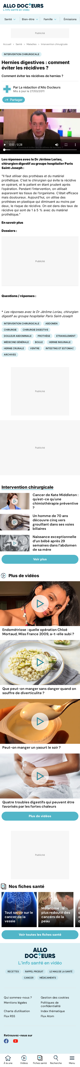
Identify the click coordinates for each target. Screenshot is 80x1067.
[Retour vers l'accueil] (40, 7)
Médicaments (48, 977)
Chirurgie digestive (35, 329)
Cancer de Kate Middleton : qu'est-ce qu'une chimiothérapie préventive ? (55, 501)
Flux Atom (47, 1016)
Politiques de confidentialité (51, 1004)
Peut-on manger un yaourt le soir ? (31, 747)
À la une (8, 1063)
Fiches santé (40, 1063)
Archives (10, 354)
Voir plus (40, 559)
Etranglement (66, 335)
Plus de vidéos (24, 575)
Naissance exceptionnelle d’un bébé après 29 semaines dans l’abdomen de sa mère (55, 543)
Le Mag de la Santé (61, 971)
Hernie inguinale (59, 342)
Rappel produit (34, 971)
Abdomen (51, 323)
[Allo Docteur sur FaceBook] (6, 1041)
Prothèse (44, 335)
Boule (39, 342)
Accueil (7, 44)
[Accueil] (40, 956)
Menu (72, 1063)
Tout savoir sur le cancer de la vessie (19, 916)
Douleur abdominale (17, 335)
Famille (48, 19)
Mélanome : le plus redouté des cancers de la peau (55, 914)
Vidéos (24, 1063)
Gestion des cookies (55, 997)
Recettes (13, 971)
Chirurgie (10, 329)
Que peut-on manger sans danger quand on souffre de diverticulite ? (39, 690)
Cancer (28, 977)
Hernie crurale (14, 348)
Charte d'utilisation (17, 1011)
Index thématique (53, 1011)
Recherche (56, 1063)
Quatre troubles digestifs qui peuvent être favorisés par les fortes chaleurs (38, 804)
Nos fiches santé (26, 886)
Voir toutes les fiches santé (40, 935)
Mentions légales (15, 1003)
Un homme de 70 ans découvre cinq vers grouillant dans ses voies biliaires (53, 522)
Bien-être (28, 19)
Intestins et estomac (60, 348)
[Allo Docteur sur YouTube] (15, 1041)
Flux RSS (9, 1016)
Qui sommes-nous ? (18, 997)
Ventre (34, 348)
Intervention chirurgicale (54, 44)
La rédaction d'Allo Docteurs (40, 87)
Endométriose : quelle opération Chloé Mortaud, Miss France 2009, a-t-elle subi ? (38, 631)
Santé (8, 19)
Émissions (70, 19)
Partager (16, 100)
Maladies (32, 44)
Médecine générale (16, 342)
